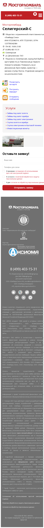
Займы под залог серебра (18, 116)
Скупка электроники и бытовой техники (24, 125)
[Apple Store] (13, 292)
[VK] (23, 297)
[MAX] (34, 292)
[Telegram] (17, 297)
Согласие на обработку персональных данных (18, 507)
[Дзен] (30, 297)
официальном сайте (26, 462)
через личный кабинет (25, 433)
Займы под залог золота (17, 113)
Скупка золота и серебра (17, 122)
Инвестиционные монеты (18, 128)
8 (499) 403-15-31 (13, 15)
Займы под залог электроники (20, 119)
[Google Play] (20, 292)
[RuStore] (27, 292)
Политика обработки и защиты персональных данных (21, 503)
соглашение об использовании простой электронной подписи (22, 172)
